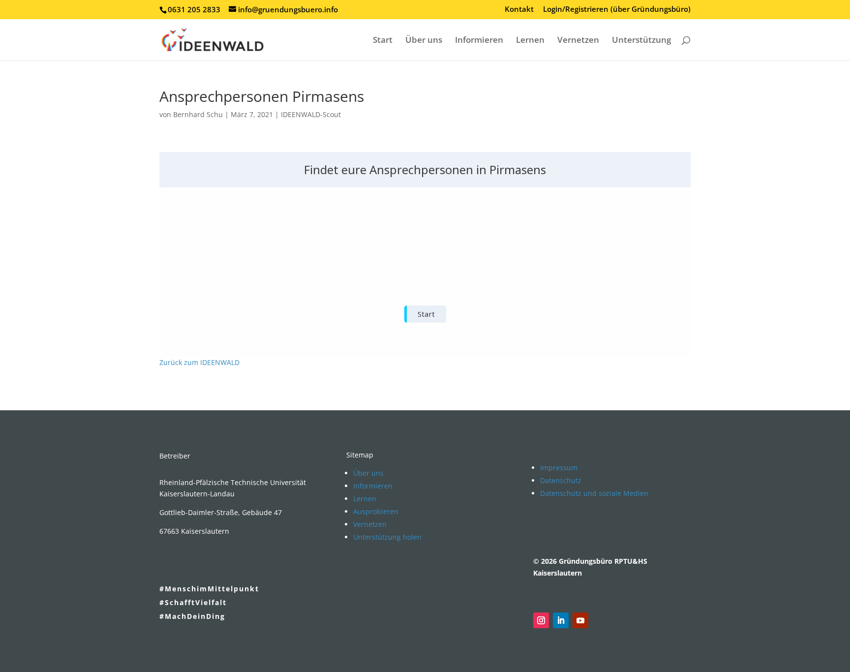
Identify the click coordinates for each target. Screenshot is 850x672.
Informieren (479, 40)
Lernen (530, 40)
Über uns (423, 40)
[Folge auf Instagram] (541, 620)
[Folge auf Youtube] (580, 620)
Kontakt (519, 9)
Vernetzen (578, 40)
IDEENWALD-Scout (311, 114)
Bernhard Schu (198, 114)
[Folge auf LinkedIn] (561, 620)
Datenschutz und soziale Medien (594, 493)
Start (383, 40)
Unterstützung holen (387, 537)
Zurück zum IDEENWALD (199, 362)
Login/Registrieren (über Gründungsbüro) (617, 9)
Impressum (558, 467)
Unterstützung (641, 40)
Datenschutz (560, 480)
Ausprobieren (375, 511)
